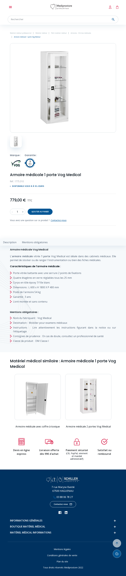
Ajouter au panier (40, 211)
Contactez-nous (61, 504)
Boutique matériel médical (27, 526)
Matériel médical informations (30, 532)
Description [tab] (9, 242)
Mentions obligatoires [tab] (35, 242)
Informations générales (26, 520)
